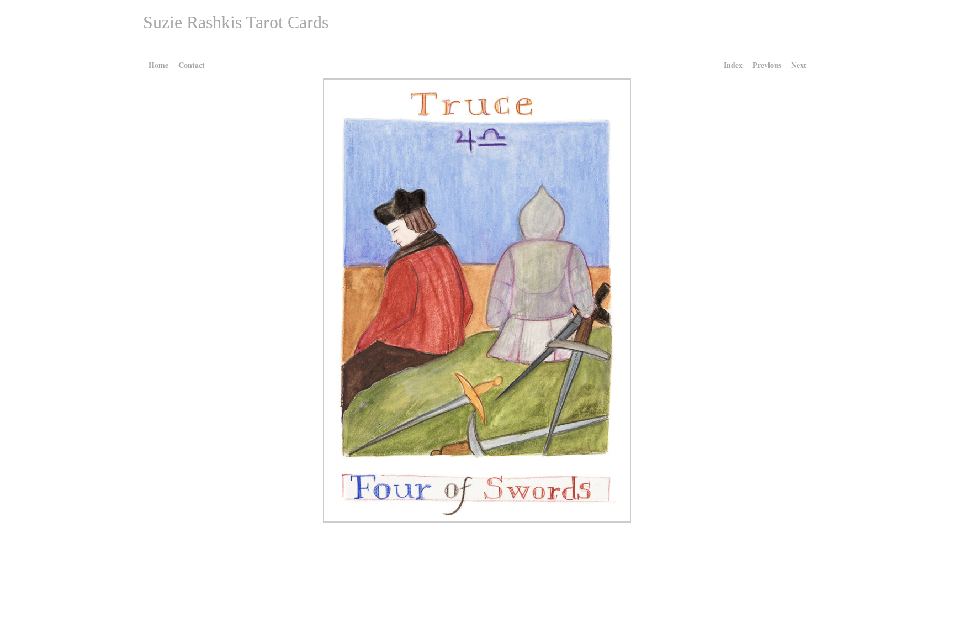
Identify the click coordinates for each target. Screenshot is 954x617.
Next (799, 65)
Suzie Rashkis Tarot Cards (235, 22)
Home (158, 65)
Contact (191, 65)
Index (733, 65)
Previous (766, 65)
